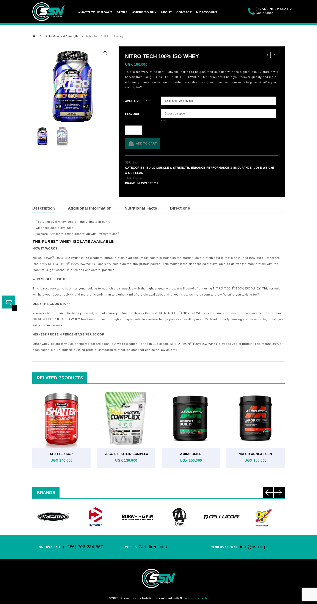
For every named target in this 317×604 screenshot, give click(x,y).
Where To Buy (144, 12)
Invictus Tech (197, 598)
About (166, 12)
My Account (206, 12)
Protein (138, 178)
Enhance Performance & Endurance (221, 167)
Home (34, 36)
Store (122, 12)
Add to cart (146, 143)
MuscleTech (147, 183)
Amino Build (191, 454)
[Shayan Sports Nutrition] (48, 11)
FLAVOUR (131, 114)
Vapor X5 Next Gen (255, 454)
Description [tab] (43, 208)
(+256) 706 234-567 (83, 546)
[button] (105, 53)
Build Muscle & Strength (61, 36)
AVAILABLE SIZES (131, 101)
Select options (60, 428)
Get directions (153, 546)
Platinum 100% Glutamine (275, 55)
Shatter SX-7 (61, 454)
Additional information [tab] (90, 208)
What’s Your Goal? (95, 12)
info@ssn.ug (252, 546)
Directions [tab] (180, 208)
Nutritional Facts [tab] (141, 208)
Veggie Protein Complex (126, 454)
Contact (184, 12)
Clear (164, 120)
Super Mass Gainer (267, 55)
